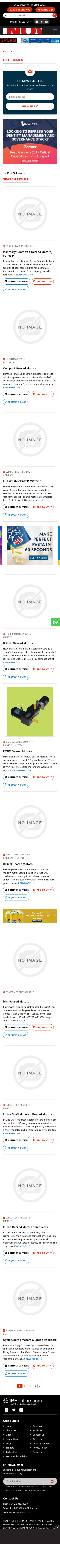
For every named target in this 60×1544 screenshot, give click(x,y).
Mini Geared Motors (16, 1001)
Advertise (44, 9)
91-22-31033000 (21, 4)
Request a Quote (18, 289)
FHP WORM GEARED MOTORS (22, 481)
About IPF (11, 1430)
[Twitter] (41, 21)
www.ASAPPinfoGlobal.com (17, 1512)
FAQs (8, 1443)
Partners (37, 1452)
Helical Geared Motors (18, 864)
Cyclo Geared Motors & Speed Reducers (30, 1339)
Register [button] (24, 21)
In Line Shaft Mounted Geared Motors (27, 1114)
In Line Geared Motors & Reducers (25, 1227)
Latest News (12, 1439)
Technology (12, 1452)
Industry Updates (42, 1443)
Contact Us (38, 1434)
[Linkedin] (46, 21)
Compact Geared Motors (19, 368)
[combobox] (10, 15)
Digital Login (38, 4)
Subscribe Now (19, 9)
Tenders (10, 1447)
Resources (38, 1426)
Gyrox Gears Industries (19, 245)
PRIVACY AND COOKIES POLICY (40, 1486)
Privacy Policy (40, 1447)
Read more (22, 274)
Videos (9, 1434)
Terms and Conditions (17, 1456)
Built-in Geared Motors (18, 643)
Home (6, 51)
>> (40, 1386)
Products (37, 1430)
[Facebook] (37, 21)
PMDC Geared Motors (17, 751)
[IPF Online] (22, 30)
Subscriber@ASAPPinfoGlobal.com (20, 1508)
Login (13, 21)
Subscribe (29, 106)
